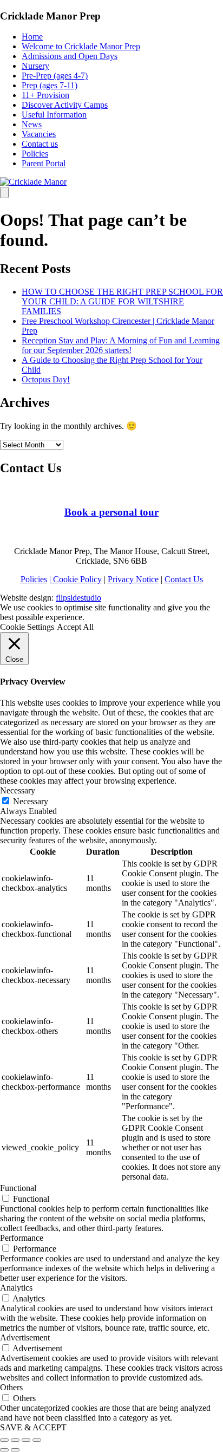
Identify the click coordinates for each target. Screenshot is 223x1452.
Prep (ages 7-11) (49, 85)
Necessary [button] (17, 790)
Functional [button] (18, 1188)
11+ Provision (45, 95)
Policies (35, 153)
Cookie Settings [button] (27, 626)
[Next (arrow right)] (15, 1449)
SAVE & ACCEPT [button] (33, 1427)
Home (32, 36)
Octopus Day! (46, 379)
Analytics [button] (16, 1287)
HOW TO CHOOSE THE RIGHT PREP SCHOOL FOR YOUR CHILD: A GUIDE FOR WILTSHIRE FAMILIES (122, 301)
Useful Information (54, 114)
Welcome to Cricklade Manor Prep (81, 46)
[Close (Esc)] (4, 1440)
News (32, 124)
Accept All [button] (75, 626)
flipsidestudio (78, 597)
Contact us (40, 143)
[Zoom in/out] (36, 1440)
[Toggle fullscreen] (26, 1440)
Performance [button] (21, 1237)
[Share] (15, 1440)
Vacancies (39, 134)
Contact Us (184, 579)
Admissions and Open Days (69, 56)
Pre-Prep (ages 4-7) (55, 75)
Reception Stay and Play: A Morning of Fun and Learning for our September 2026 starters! (121, 345)
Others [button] (11, 1387)
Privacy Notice (133, 579)
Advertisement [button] (25, 1337)
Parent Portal (43, 163)
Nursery (35, 65)
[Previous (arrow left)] (4, 1449)
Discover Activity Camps (65, 104)
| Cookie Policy (75, 579)
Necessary (30, 801)
